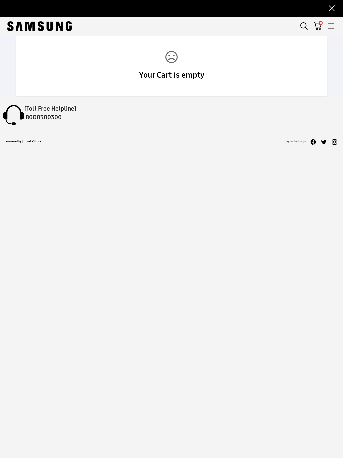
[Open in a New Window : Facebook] (313, 141)
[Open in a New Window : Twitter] (324, 141)
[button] (304, 26)
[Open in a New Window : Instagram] (334, 141)
